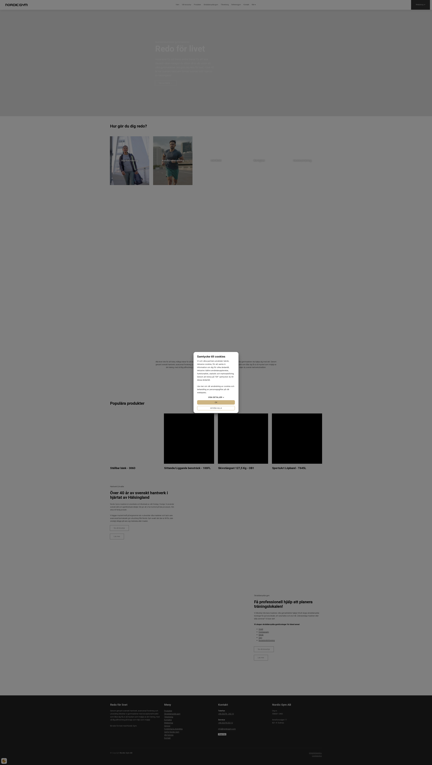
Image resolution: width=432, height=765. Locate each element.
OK (216, 402)
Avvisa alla (216, 408)
